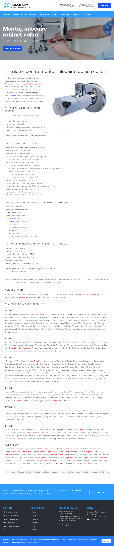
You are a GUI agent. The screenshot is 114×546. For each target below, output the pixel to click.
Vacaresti (54, 400)
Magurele (42, 457)
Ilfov (26, 87)
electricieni (24, 297)
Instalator (35, 519)
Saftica (73, 460)
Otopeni (85, 457)
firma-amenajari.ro (9, 530)
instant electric (16, 221)
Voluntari (91, 463)
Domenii (8, 320)
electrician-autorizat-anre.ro (12, 526)
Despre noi (15, 14)
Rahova (23, 417)
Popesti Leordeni (45, 460)
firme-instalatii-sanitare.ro (11, 519)
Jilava (36, 457)
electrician (8, 297)
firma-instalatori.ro (9, 523)
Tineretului (19, 400)
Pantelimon (27, 348)
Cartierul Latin (26, 452)
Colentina (32, 342)
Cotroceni (59, 411)
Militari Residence (44, 452)
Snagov (105, 460)
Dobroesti (60, 454)
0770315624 (88, 6)
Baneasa (70, 314)
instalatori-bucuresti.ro (11, 515)
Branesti (47, 449)
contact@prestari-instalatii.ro (99, 517)
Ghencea (29, 433)
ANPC (34, 530)
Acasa (6, 14)
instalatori (95, 294)
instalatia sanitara (18, 236)
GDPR (34, 526)
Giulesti (36, 433)
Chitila (95, 452)
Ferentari (83, 411)
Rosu (68, 460)
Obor (20, 348)
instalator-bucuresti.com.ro (12, 512)
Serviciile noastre (28, 14)
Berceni (41, 392)
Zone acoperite (44, 14)
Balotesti (39, 449)
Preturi (57, 14)
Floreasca (34, 320)
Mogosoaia (69, 457)
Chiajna (66, 452)
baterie (13, 95)
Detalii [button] (34, 542)
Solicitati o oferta (12, 49)
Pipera (28, 460)
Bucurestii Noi (103, 314)
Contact (87, 14)
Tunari (57, 463)
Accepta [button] (106, 541)
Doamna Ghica (95, 342)
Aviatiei (41, 314)
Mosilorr (15, 348)
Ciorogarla (88, 452)
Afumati (17, 449)
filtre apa (14, 230)
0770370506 (69, 6)
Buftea (85, 449)
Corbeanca (9, 454)
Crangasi (81, 430)
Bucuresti (8, 84)
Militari (89, 433)
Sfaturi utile (77, 14)
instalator (80, 294)
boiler (14, 218)
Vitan (29, 382)
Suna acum (104, 5)
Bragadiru (66, 449)
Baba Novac (38, 361)
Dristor (89, 367)
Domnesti (53, 454)
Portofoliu (66, 14)
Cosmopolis (15, 452)
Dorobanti (14, 320)
